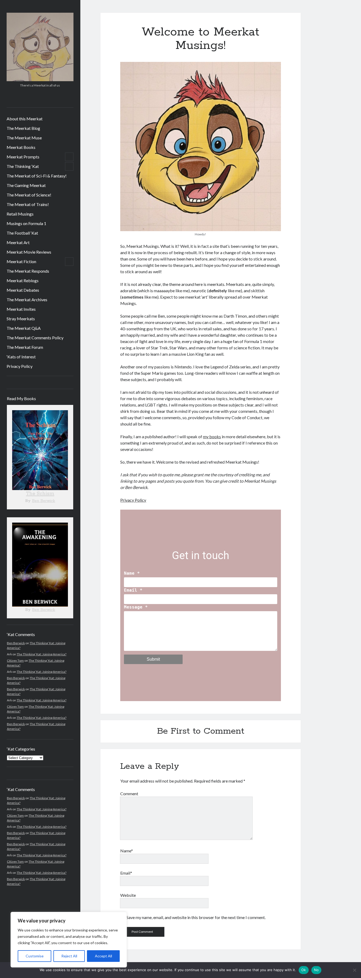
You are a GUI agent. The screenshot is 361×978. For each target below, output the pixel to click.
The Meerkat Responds (28, 270)
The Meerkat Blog (23, 128)
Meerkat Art (18, 242)
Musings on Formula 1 (26, 223)
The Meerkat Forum (25, 347)
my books (212, 436)
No (316, 970)
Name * (132, 573)
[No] (354, 970)
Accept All (103, 956)
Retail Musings (20, 213)
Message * (136, 607)
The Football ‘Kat (22, 232)
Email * (133, 590)
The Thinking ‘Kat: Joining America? (41, 654)
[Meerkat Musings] (40, 79)
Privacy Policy (20, 366)
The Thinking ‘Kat (23, 166)
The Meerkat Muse (24, 137)
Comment (129, 793)
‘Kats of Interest (21, 356)
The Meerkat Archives (27, 299)
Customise (35, 956)
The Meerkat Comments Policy (35, 337)
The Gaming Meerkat (26, 185)
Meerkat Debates (23, 290)
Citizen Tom (15, 660)
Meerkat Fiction (21, 261)
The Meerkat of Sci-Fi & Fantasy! (37, 175)
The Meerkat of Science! (29, 194)
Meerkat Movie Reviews (29, 251)
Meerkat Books (21, 147)
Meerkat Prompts (23, 156)
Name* (126, 850)
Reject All (69, 956)
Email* (126, 872)
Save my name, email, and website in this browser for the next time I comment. (196, 917)
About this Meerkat (25, 118)
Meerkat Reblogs (23, 280)
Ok (303, 970)
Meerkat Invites (21, 309)
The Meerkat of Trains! (28, 204)
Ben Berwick (43, 501)
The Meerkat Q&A (24, 328)
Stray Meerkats (21, 318)
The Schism (40, 494)
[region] (69, 939)
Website (128, 895)
